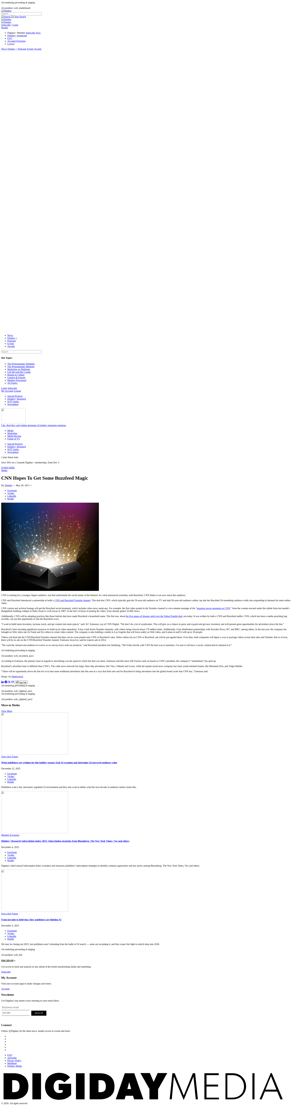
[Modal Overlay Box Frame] (24, 1013)
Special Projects (15, 396)
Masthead (12, 1063)
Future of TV (13, 438)
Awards (37, 49)
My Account (7, 391)
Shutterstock (17, 676)
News (4, 49)
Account (5, 988)
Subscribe (6, 25)
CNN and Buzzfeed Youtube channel (72, 600)
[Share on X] (9, 682)
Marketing (12, 433)
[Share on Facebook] (6, 682)
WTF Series (13, 401)
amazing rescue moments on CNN (213, 608)
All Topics (12, 383)
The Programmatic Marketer (20, 366)
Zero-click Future (9, 756)
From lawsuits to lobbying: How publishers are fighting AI (31, 919)
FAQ (9, 38)
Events (30, 49)
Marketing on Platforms (18, 369)
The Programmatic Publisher (21, 364)
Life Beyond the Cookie (19, 372)
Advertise (12, 1057)
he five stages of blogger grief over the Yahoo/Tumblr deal (154, 616)
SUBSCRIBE (8, 467)
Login (15, 25)
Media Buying (14, 436)
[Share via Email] (12, 682)
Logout (10, 43)
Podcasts (22, 49)
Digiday (9, 485)
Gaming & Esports (16, 377)
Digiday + (12, 49)
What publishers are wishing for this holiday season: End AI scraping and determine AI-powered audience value (59, 762)
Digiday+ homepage (17, 35)
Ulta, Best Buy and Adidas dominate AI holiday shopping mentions (33, 425)
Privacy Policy (14, 1060)
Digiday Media (14, 1066)
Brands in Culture (15, 374)
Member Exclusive (10, 835)
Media (10, 430)
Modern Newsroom (16, 380)
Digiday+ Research (16, 399)
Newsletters (13, 404)
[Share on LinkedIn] (2, 682)
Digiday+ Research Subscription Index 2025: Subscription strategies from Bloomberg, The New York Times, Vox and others (65, 841)
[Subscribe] (6, 22)
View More (6, 711)
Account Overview (16, 41)
